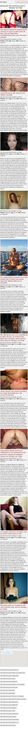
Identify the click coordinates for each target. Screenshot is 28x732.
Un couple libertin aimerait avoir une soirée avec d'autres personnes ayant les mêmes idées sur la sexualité (13, 280)
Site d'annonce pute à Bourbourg (9, 702)
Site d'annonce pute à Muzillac (8, 708)
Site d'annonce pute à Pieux (7, 678)
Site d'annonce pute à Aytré (7, 693)
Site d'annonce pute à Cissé (7, 710)
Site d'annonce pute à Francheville (9, 719)
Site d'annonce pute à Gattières (8, 681)
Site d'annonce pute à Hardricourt (9, 670)
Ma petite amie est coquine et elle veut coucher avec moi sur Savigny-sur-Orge (13, 607)
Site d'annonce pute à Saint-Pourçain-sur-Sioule (13, 699)
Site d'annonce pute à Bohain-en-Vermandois (12, 684)
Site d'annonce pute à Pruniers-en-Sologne (12, 696)
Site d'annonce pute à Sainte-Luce (9, 722)
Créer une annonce (21, 2)
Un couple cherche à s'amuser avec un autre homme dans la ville (13, 533)
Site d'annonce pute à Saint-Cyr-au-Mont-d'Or (12, 673)
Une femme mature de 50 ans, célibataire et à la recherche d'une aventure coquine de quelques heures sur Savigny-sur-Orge (13, 453)
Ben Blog (3, 2)
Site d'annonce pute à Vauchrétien (9, 675)
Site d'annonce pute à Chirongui (8, 687)
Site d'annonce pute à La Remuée (9, 713)
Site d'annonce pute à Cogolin (8, 716)
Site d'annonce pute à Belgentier (9, 705)
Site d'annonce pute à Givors (8, 725)
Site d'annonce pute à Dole (7, 690)
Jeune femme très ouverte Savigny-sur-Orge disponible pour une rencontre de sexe (13, 393)
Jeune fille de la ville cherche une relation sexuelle (12, 94)
